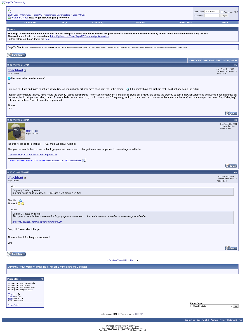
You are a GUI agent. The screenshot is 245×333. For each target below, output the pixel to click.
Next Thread (130, 260)
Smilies (11, 296)
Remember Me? (231, 12)
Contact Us (190, 320)
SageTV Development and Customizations (52, 15)
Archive (214, 320)
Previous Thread (116, 260)
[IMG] (10, 298)
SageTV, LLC (203, 320)
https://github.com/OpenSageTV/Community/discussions (79, 36)
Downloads (140, 22)
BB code (11, 294)
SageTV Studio (79, 15)
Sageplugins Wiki (74, 160)
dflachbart (15, 70)
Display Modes (230, 60)
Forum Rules (30, 22)
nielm (30, 130)
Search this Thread (212, 60)
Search (224, 22)
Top (240, 320)
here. (47, 39)
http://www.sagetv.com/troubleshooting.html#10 (32, 154)
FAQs (64, 22)
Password (198, 16)
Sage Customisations (54, 160)
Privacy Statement (228, 320)
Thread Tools (195, 60)
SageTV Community (22, 15)
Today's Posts (185, 22)
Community (97, 22)
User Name (199, 12)
